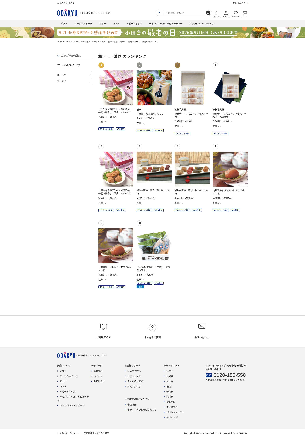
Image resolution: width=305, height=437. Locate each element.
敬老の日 (170, 402)
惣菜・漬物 (113, 42)
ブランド (61, 81)
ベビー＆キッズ (134, 23)
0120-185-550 (230, 375)
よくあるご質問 (135, 381)
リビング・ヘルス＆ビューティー (165, 23)
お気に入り (99, 381)
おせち (169, 381)
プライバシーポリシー (67, 433)
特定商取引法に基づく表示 (96, 433)
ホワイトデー (173, 417)
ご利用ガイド (239, 3)
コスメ (116, 23)
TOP (60, 42)
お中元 (169, 371)
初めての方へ (134, 371)
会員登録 (98, 371)
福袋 (168, 386)
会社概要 (131, 404)
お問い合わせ (134, 386)
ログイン (98, 376)
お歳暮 (169, 376)
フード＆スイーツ (83, 23)
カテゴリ (61, 74)
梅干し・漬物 (126, 42)
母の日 (169, 391)
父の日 (169, 396)
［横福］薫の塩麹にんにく (150, 113)
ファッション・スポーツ (201, 23)
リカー (102, 23)
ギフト (64, 23)
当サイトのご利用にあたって (141, 409)
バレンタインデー (175, 412)
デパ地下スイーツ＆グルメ (93, 42)
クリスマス (172, 407)
